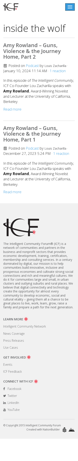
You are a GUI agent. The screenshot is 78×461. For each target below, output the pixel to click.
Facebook (14, 389)
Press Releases (13, 340)
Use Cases (10, 347)
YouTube (13, 410)
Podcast (32, 65)
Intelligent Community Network (24, 326)
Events (7, 364)
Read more (12, 109)
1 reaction (58, 70)
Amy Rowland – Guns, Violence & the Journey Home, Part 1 (32, 133)
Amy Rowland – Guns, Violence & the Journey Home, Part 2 (32, 50)
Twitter (12, 396)
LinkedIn (13, 403)
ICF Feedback (12, 371)
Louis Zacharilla (55, 66)
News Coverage (14, 333)
